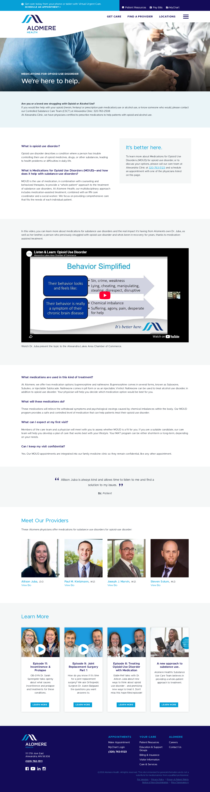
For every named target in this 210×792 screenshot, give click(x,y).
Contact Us (175, 747)
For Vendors (143, 779)
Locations (167, 16)
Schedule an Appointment (42, 7)
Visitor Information (149, 759)
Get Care (114, 16)
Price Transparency (180, 782)
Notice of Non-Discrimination (155, 782)
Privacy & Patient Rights (178, 779)
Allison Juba (29, 581)
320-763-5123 (157, 167)
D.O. (41, 582)
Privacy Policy (157, 779)
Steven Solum (160, 581)
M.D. (93, 582)
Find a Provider (140, 16)
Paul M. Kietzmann (76, 581)
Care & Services (148, 764)
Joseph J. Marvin (118, 581)
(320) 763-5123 (117, 752)
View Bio (26, 585)
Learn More (39, 705)
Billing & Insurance (149, 755)
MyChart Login (116, 747)
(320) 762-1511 (33, 761)
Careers (173, 742)
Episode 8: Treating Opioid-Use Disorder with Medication (126, 667)
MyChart (174, 7)
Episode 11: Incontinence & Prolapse (40, 667)
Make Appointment (119, 742)
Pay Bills (157, 7)
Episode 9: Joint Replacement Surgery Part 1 (83, 667)
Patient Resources (135, 7)
